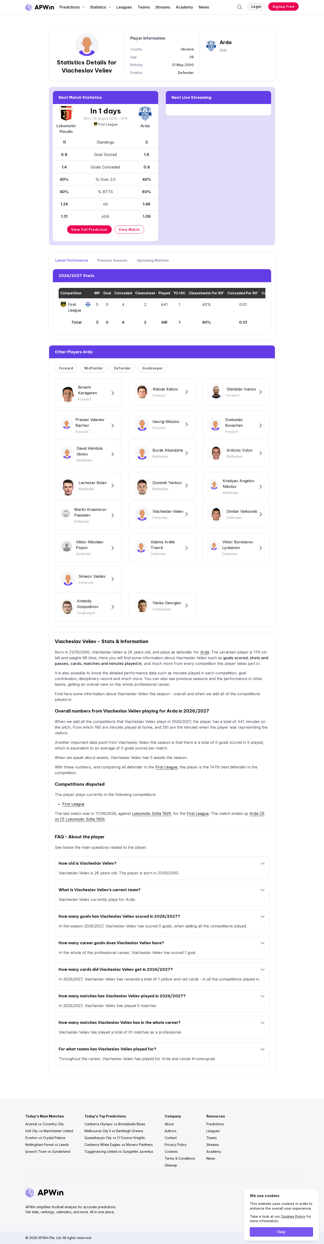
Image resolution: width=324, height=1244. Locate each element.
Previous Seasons (112, 260)
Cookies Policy (293, 1216)
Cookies (171, 1151)
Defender (122, 368)
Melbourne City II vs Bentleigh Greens (113, 1131)
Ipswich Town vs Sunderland (47, 1151)
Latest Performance (71, 260)
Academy (184, 7)
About (169, 1124)
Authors (170, 1131)
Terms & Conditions (180, 1158)
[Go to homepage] (40, 7)
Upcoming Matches (153, 260)
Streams (162, 7)
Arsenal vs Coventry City (44, 1124)
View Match (129, 229)
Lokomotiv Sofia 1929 (151, 813)
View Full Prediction (89, 229)
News (204, 7)
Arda (204, 652)
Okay (281, 1232)
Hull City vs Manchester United (49, 1131)
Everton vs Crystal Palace (45, 1138)
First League (108, 124)
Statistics (98, 7)
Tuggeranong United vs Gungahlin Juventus (118, 1151)
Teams (144, 7)
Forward (66, 368)
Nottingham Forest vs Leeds (47, 1145)
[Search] (239, 7)
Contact (171, 1138)
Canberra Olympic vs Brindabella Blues (114, 1124)
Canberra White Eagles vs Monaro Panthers (118, 1145)
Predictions (70, 7)
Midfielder (93, 368)
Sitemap (171, 1165)
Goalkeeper (152, 368)
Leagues (124, 7)
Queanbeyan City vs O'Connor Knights (114, 1138)
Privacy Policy (176, 1145)
